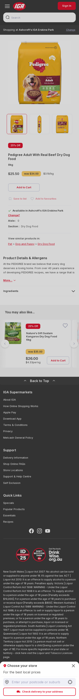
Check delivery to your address (42, 691)
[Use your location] (70, 682)
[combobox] (39, 682)
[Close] (39, 349)
